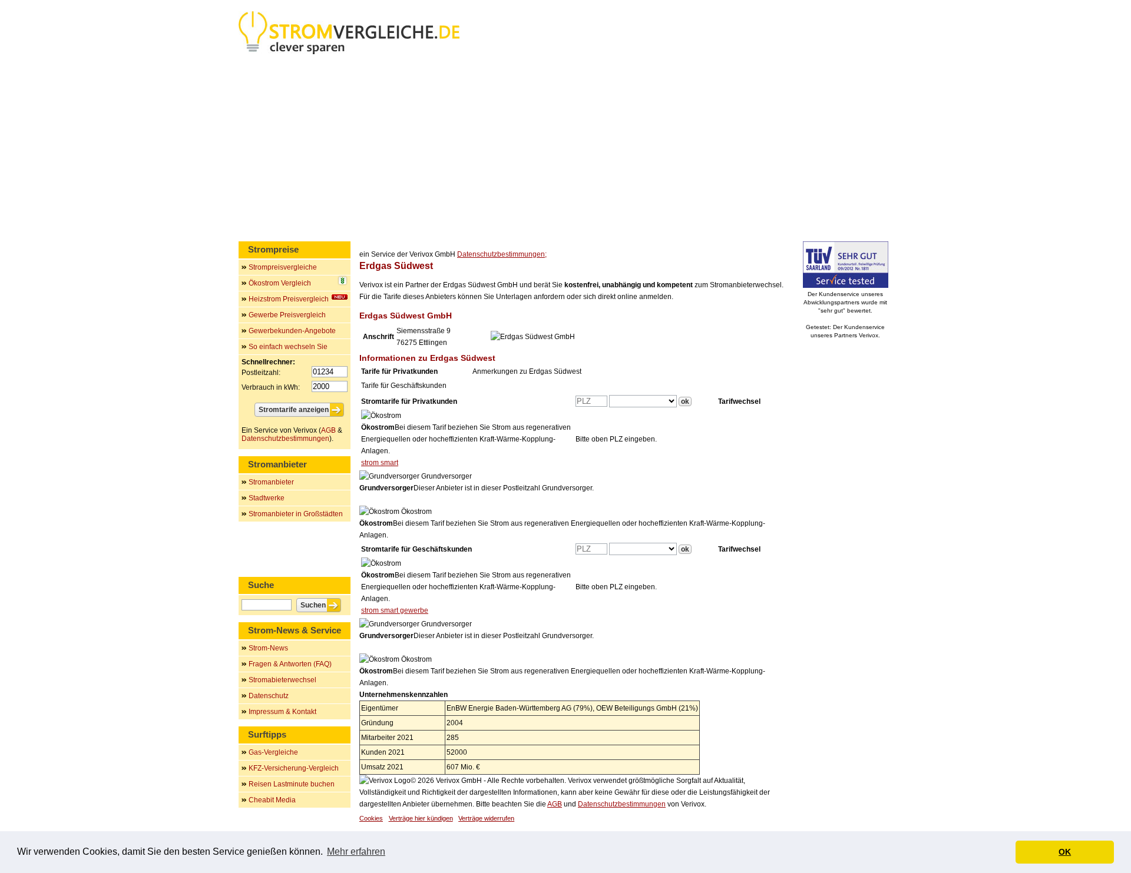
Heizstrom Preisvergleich (289, 299)
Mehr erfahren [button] (356, 852)
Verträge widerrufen (486, 818)
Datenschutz (269, 696)
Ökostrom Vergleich (280, 283)
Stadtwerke (267, 498)
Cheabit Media (272, 800)
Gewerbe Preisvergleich (287, 315)
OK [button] (1065, 852)
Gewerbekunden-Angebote (292, 331)
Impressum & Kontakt (282, 712)
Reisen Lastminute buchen (292, 784)
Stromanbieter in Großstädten (296, 514)
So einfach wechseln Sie (288, 347)
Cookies (371, 818)
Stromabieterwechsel (282, 680)
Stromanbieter (271, 482)
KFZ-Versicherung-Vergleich (294, 768)
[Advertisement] (565, 150)
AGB (554, 804)
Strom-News (268, 648)
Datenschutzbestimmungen (622, 804)
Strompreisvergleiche (283, 267)
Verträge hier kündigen (421, 818)
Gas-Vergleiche (273, 752)
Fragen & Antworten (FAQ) (290, 664)
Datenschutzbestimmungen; (502, 254)
